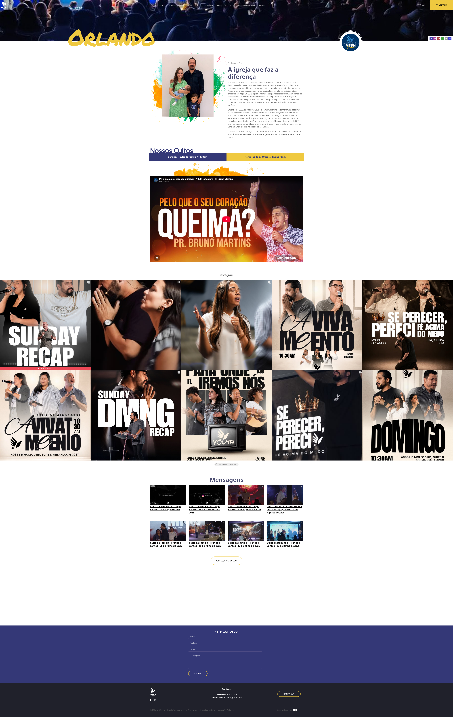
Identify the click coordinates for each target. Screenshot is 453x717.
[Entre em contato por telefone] (442, 38)
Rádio (262, 5)
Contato (234, 5)
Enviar (197, 673)
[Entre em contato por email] (446, 38)
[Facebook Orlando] (431, 38)
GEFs (198, 5)
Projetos (221, 5)
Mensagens (249, 5)
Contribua (288, 694)
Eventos (187, 5)
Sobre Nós (174, 5)
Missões (209, 5)
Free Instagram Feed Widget (227, 464)
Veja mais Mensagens (226, 560)
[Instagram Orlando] (434, 38)
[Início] (4, 5)
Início (161, 5)
